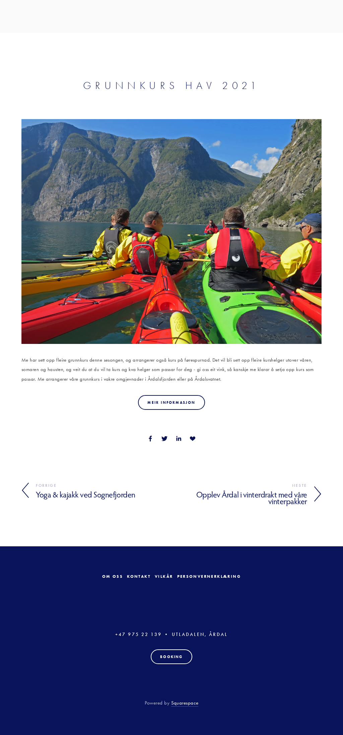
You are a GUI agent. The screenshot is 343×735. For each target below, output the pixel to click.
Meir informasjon (171, 402)
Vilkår (164, 576)
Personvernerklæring (209, 576)
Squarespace (185, 703)
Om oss (112, 576)
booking (171, 656)
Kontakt (139, 576)
